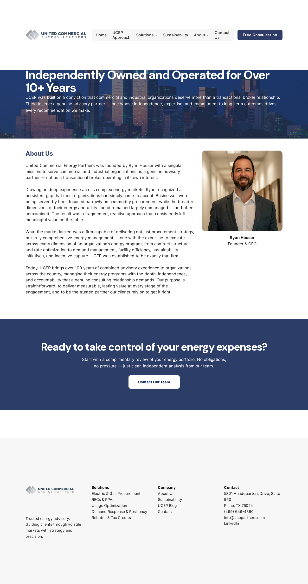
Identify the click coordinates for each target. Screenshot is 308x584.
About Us (166, 493)
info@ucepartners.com (244, 517)
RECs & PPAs (103, 499)
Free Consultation (260, 35)
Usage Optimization (109, 505)
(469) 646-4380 (239, 511)
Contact (165, 511)
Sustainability (170, 499)
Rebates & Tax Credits (111, 517)
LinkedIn (231, 523)
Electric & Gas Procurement (116, 493)
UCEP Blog (167, 505)
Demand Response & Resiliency (119, 511)
